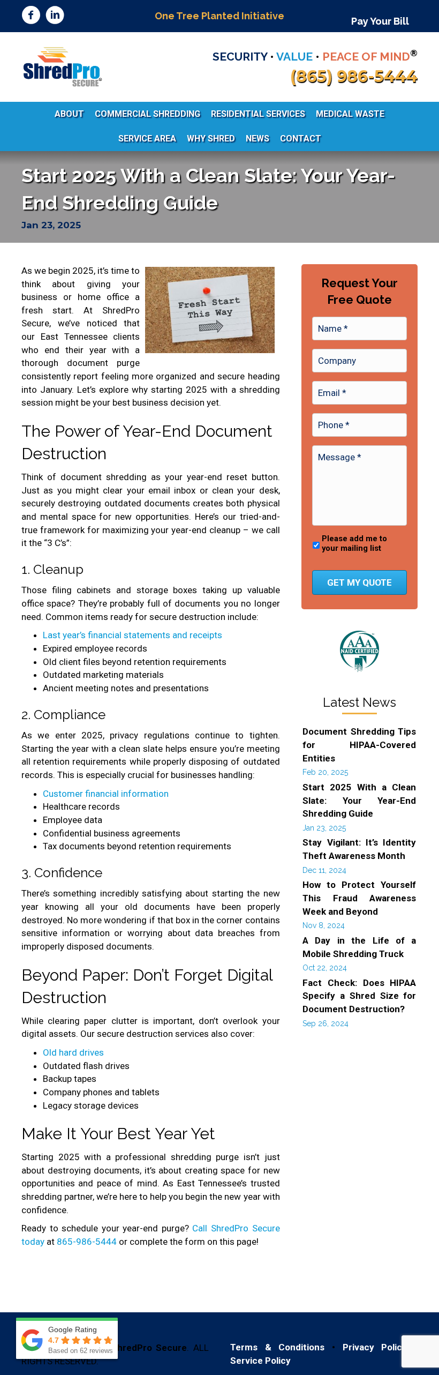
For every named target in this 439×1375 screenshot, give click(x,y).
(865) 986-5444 (354, 76)
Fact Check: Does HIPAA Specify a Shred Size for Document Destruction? (359, 995)
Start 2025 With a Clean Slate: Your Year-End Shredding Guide (359, 800)
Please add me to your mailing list (354, 543)
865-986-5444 (87, 1241)
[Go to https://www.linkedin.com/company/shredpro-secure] (55, 16)
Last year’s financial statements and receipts (132, 635)
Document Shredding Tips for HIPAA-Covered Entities (359, 744)
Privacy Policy (375, 1347)
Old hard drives (73, 1052)
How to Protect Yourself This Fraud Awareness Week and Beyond (359, 897)
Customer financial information (106, 793)
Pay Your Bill (380, 21)
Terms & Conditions (277, 1347)
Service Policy (260, 1360)
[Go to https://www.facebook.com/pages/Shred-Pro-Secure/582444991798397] (30, 16)
